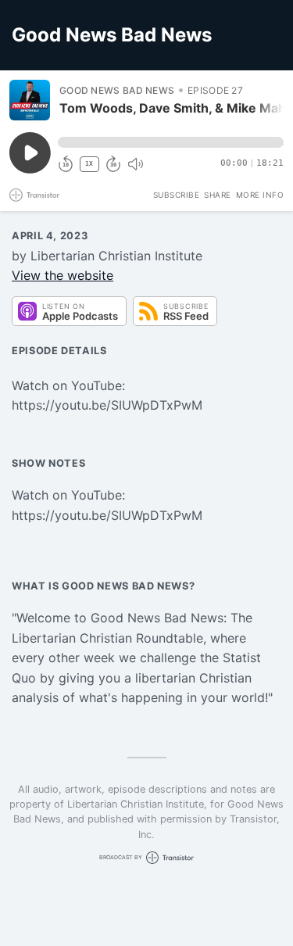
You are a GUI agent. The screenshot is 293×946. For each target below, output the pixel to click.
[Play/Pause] (29, 100)
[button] (171, 142)
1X (89, 163)
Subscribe (176, 194)
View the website (62, 275)
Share (217, 194)
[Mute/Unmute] (135, 164)
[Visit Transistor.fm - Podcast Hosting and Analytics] (34, 195)
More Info (260, 194)
